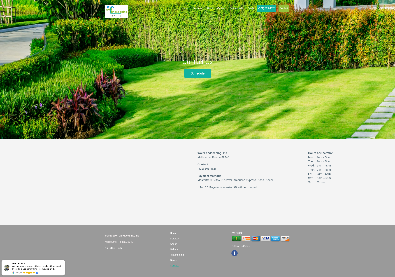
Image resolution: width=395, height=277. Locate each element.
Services (175, 238)
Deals (173, 260)
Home (173, 233)
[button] (64, 260)
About (173, 244)
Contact (174, 265)
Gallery (174, 249)
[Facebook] (234, 253)
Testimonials (177, 255)
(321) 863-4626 (207, 168)
